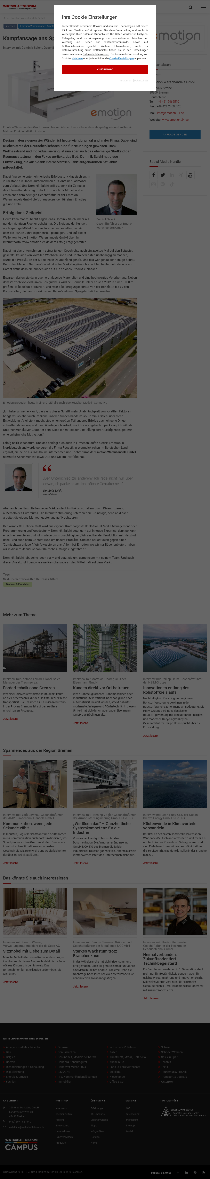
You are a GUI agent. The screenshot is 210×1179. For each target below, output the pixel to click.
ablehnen (77, 58)
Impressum (126, 80)
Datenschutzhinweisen (96, 54)
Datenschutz (141, 80)
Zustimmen (105, 69)
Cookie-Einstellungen (121, 58)
